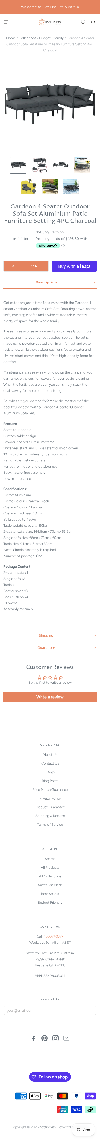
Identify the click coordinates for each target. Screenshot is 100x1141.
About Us (50, 755)
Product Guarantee (50, 807)
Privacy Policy (50, 798)
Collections (27, 38)
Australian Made (50, 885)
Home (11, 38)
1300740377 (53, 936)
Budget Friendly (51, 38)
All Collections (50, 876)
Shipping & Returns (50, 816)
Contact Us (50, 763)
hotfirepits (47, 1127)
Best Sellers (50, 894)
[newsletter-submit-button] (90, 1010)
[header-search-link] (83, 22)
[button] (49, 283)
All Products (50, 867)
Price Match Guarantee (50, 790)
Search (50, 859)
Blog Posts (50, 781)
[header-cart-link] (92, 22)
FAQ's (50, 772)
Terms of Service (50, 825)
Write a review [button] (50, 696)
